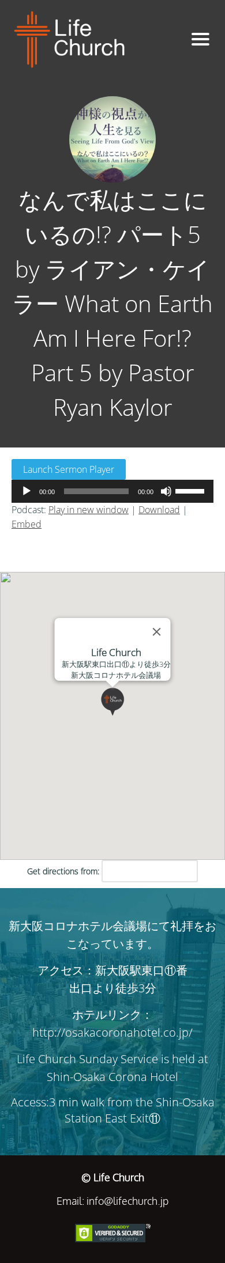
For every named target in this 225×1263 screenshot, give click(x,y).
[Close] (157, 632)
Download (159, 509)
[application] (112, 491)
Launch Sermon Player (68, 469)
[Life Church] (92, 39)
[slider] (191, 490)
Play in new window (88, 509)
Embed (27, 524)
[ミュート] (166, 491)
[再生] (26, 491)
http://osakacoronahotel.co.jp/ (112, 1032)
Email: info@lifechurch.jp (112, 1200)
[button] (126, 715)
